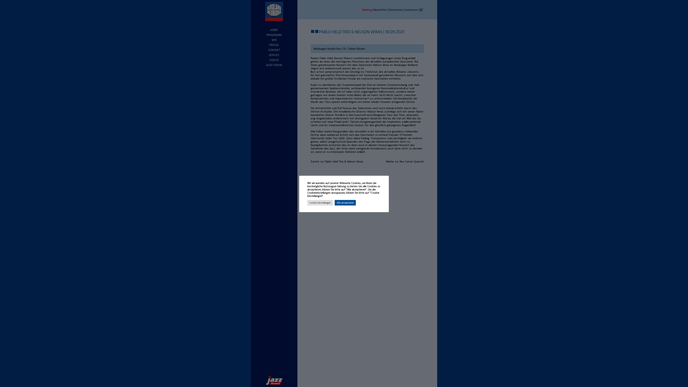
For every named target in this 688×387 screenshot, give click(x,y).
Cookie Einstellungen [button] (320, 202)
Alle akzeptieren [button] (345, 202)
